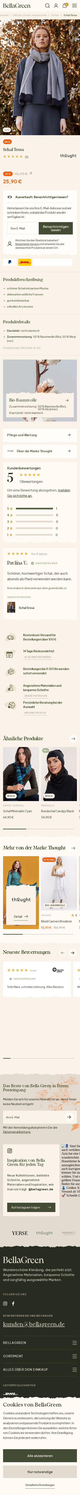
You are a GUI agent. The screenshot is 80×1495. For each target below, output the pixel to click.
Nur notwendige (40, 1472)
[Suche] (47, 5)
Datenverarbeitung (16, 1132)
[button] (73, 953)
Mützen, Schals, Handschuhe (30, 15)
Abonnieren (69, 1117)
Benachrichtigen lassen (56, 228)
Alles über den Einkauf (37, 657)
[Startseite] (17, 5)
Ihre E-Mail (12, 1117)
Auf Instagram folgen (25, 1207)
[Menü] (73, 5)
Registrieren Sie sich (27, 244)
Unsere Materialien (35, 696)
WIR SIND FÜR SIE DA (35, 712)
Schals (55, 15)
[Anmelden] (56, 5)
